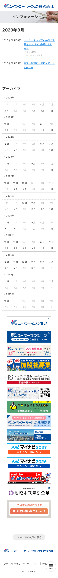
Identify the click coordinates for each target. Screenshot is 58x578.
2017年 (10, 274)
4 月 (24, 189)
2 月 (42, 110)
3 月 (33, 110)
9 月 (33, 163)
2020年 (10, 215)
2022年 (10, 176)
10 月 (24, 183)
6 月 (7, 110)
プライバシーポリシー (14, 563)
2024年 (10, 136)
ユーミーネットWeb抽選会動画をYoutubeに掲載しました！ (39, 44)
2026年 (10, 97)
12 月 (6, 124)
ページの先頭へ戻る (30, 537)
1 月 (51, 110)
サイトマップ (33, 563)
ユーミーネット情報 (33, 55)
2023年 (10, 156)
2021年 (10, 195)
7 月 (51, 104)
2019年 (10, 235)
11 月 (15, 183)
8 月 (42, 104)
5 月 (16, 150)
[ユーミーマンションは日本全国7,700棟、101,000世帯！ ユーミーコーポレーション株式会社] (29, 5)
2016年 (10, 294)
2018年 (10, 254)
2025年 (10, 117)
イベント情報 (30, 52)
